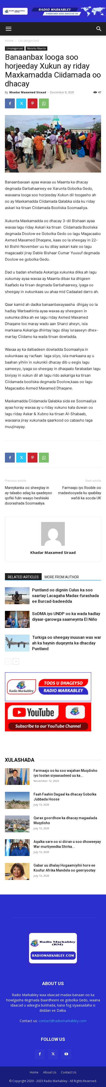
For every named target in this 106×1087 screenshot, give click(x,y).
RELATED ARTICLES (23, 577)
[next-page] (16, 661)
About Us (49, 1072)
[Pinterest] (32, 103)
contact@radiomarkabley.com (63, 1020)
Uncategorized (28, 41)
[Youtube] (66, 1054)
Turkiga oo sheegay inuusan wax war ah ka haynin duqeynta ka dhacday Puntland (66, 643)
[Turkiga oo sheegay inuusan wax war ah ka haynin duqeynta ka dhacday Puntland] (17, 643)
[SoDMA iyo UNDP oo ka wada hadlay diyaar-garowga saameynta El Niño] (17, 619)
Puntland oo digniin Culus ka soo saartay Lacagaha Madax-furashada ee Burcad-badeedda (65, 595)
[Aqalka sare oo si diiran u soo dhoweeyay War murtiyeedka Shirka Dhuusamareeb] (17, 847)
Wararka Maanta (36, 48)
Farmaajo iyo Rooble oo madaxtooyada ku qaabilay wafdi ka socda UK (79, 492)
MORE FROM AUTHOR (62, 577)
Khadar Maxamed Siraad (27, 92)
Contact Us (68, 1072)
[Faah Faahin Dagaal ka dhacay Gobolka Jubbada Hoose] (17, 800)
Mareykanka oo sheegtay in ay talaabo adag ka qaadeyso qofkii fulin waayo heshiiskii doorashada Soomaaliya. (28, 495)
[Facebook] (10, 103)
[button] (8, 29)
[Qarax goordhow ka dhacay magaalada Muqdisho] (17, 824)
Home (9, 41)
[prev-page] (8, 661)
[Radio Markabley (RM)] (53, 11)
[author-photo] (53, 546)
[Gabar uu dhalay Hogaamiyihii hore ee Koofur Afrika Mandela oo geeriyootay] (17, 871)
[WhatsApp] (44, 103)
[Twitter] (21, 103)
